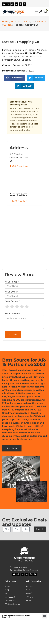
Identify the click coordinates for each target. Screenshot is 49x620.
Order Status (10, 600)
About (7, 586)
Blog (7, 590)
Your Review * (12, 314)
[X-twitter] (8, 4)
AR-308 (29, 593)
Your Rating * (12, 301)
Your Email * (11, 292)
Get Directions (20, 166)
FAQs (7, 593)
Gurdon (7, 25)
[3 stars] (17, 306)
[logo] (13, 12)
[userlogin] (40, 11)
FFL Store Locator (20, 21)
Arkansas (41, 21)
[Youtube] (16, 4)
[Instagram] (12, 4)
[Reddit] (24, 4)
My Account (10, 597)
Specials (29, 586)
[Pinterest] (20, 4)
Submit (39, 529)
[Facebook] (4, 4)
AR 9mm (29, 597)
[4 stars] (22, 306)
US (33, 21)
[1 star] (7, 306)
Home (5, 21)
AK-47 (28, 600)
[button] (14, 78)
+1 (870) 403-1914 (19, 201)
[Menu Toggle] (36, 12)
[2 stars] (12, 306)
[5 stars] (27, 306)
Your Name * (12, 282)
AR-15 (28, 590)
